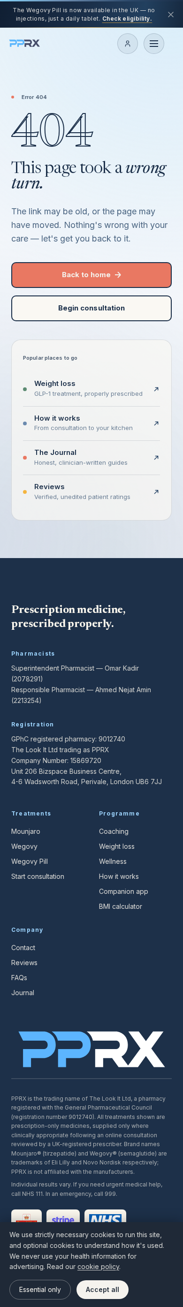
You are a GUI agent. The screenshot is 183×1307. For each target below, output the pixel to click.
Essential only (40, 1289)
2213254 (26, 700)
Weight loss (117, 846)
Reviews (24, 963)
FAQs (19, 978)
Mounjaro (25, 831)
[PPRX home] (24, 43)
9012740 (112, 739)
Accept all (102, 1289)
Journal (22, 993)
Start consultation (37, 876)
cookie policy (98, 1266)
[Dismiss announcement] (170, 14)
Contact (23, 948)
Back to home (86, 274)
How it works (119, 876)
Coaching (114, 831)
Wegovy (24, 846)
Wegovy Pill (29, 861)
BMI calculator (120, 906)
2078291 (27, 679)
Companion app (123, 891)
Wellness (113, 861)
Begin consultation (91, 307)
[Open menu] (154, 43)
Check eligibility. (127, 18)
